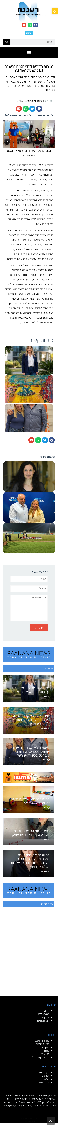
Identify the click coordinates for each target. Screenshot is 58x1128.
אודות (46, 1010)
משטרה (45, 1075)
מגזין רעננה (44, 1047)
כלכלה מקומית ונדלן (40, 1057)
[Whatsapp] (30, 25)
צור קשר (45, 1017)
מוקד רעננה (43, 1072)
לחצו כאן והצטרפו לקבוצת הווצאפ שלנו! (29, 115)
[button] (55, 11)
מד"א (46, 1079)
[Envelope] (24, 25)
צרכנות (46, 1050)
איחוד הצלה (43, 1082)
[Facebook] (35, 25)
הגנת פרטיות (43, 1014)
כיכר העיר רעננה (41, 1040)
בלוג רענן (45, 1054)
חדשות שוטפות (42, 1044)
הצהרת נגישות (42, 1020)
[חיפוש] (6, 42)
